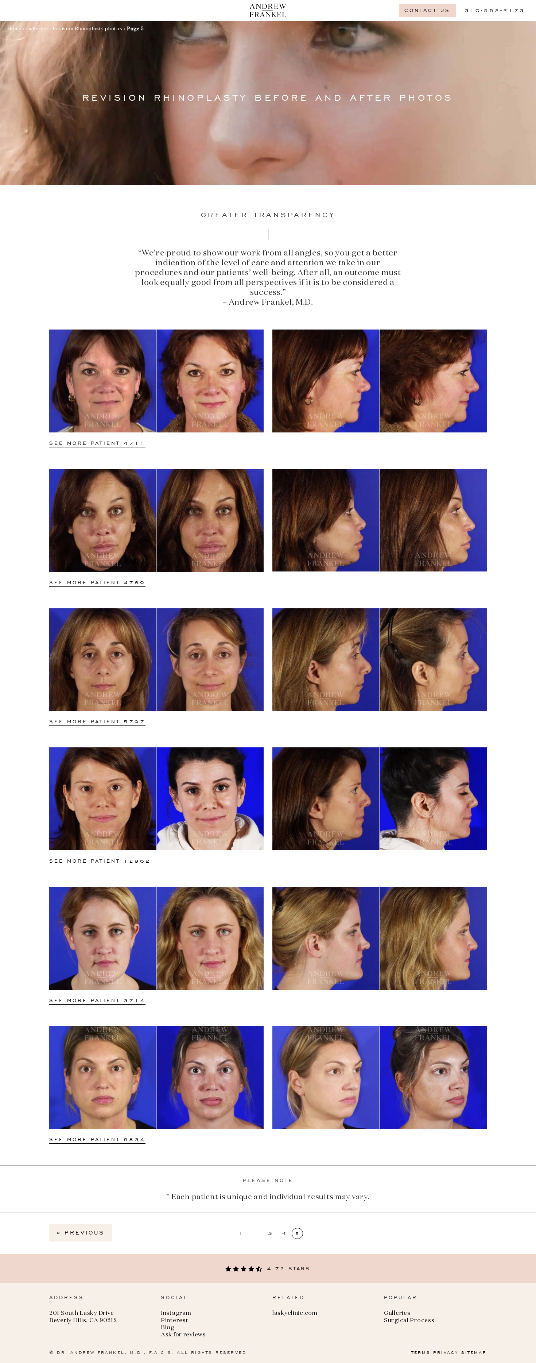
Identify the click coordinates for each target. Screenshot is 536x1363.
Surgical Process (409, 1321)
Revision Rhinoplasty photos (88, 29)
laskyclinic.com (295, 1313)
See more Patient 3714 (97, 1000)
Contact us (427, 10)
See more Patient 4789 (97, 583)
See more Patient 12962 (100, 861)
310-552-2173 (495, 10)
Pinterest (174, 1321)
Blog (168, 1328)
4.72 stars (287, 1269)
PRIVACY (445, 1352)
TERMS (421, 1352)
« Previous (81, 1232)
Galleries (37, 29)
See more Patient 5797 (97, 722)
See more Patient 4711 (97, 443)
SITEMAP (474, 1352)
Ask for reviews (183, 1335)
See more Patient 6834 (97, 1139)
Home (14, 29)
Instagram (176, 1313)
